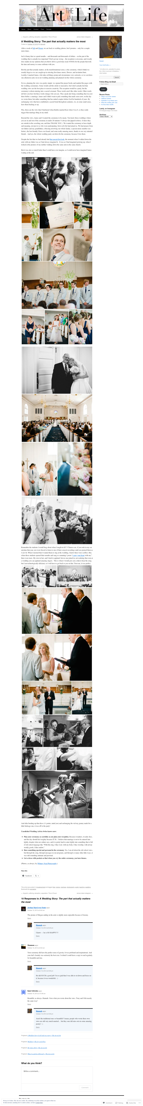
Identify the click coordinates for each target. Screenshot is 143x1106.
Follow (103, 89)
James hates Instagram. (85, 37)
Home (23, 29)
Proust (40, 48)
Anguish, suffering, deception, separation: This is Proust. (39, 37)
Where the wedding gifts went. (109, 102)
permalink (33, 889)
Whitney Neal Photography (47, 863)
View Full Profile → (104, 65)
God (54, 887)
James (58, 887)
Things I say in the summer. (108, 96)
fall (34, 48)
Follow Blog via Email (107, 82)
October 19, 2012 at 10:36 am (36, 993)
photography (70, 887)
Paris (42, 29)
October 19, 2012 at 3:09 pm (44, 971)
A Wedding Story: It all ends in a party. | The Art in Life (44, 1035)
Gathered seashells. (106, 98)
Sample (48, 29)
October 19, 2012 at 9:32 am (36, 948)
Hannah (42, 44)
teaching (82, 887)
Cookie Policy (39, 1102)
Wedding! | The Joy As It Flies (37, 1042)
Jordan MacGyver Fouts (36, 907)
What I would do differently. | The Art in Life (41, 1054)
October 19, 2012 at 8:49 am (44, 928)
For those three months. (107, 104)
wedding (88, 887)
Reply (29, 918)
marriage (63, 887)
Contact (36, 29)
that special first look (57, 139)
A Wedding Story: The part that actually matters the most (53, 41)
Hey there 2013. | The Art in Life (37, 1048)
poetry (77, 887)
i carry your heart (78, 555)
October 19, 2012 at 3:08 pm (44, 1014)
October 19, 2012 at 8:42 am (36, 910)
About (29, 29)
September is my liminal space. (109, 100)
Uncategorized (40, 887)
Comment (84, 1087)
